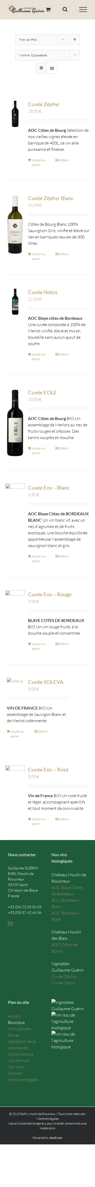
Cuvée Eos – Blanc (49, 487)
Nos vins (15, 1066)
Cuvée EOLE (42, 392)
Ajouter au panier (38, 162)
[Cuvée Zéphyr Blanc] (15, 224)
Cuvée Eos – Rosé (48, 769)
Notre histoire (21, 1054)
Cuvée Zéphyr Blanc (51, 198)
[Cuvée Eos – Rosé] (15, 779)
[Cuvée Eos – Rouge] (15, 603)
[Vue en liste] (52, 68)
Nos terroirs (19, 1060)
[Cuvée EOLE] (15, 422)
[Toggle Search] (65, 9)
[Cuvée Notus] (15, 301)
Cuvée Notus (43, 292)
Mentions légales (23, 1079)
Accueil (14, 1016)
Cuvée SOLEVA (46, 682)
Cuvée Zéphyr (44, 104)
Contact (15, 1073)
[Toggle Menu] (83, 9)
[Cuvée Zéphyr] (15, 113)
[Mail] (10, 923)
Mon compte (19, 1028)
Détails (64, 160)
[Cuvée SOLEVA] (15, 681)
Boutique (16, 1022)
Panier (14, 1035)
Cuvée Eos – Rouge (50, 594)
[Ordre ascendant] (75, 39)
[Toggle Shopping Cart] (48, 9)
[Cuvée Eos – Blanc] (15, 497)
